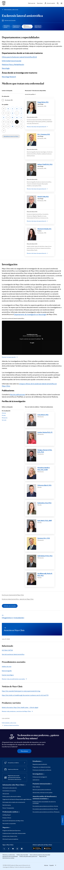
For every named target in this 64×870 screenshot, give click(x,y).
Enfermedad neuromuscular (11, 61)
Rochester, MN (9, 100)
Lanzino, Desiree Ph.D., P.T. (45, 432)
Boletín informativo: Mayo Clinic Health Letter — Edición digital (20, 707)
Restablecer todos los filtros (11, 136)
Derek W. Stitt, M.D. (43, 196)
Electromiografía (7, 671)
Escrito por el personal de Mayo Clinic (13, 595)
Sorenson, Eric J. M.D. (43, 538)
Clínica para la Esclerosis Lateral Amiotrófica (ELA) (19, 57)
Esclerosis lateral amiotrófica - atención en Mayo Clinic (18, 599)
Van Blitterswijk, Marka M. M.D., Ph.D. (44, 574)
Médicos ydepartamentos (27, 26)
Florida (4, 415)
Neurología (6, 68)
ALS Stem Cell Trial (7, 650)
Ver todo (4, 420)
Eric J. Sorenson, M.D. (43, 134)
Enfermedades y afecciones (11, 9)
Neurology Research (9, 77)
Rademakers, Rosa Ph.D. (44, 503)
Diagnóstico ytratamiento (16, 26)
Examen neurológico (8, 675)
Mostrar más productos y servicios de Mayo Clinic (16, 711)
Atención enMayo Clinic (38, 26)
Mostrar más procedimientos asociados (13, 679)
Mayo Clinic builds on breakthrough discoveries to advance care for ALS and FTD (25, 695)
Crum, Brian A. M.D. (42, 414)
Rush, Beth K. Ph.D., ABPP (44, 520)
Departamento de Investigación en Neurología (30, 314)
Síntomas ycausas (6, 26)
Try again (32, 342)
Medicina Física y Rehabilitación (13, 64)
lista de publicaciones (17, 394)
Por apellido (5, 104)
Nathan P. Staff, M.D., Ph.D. (45, 164)
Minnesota (4, 417)
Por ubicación (5, 96)
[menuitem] (6, 26)
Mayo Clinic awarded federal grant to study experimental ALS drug (21, 691)
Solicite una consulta (10, 606)
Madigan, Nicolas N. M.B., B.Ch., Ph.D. (44, 451)
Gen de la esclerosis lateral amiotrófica (13, 654)
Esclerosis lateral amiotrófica (22, 15)
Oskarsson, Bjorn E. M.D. (44, 485)
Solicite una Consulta (10, 20)
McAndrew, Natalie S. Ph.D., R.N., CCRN (43, 468)
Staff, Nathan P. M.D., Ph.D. (45, 556)
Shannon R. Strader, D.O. (44, 229)
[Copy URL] (42, 339)
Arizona (4, 413)
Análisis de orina (6, 666)
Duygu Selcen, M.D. (43, 102)
